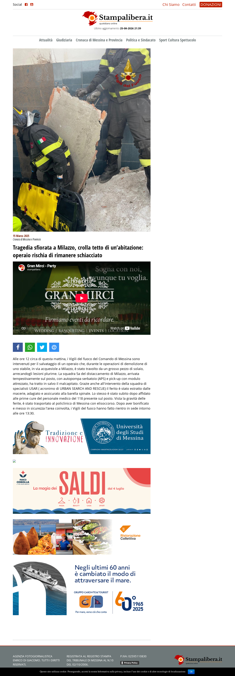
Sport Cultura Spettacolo (177, 40)
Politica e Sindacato (141, 40)
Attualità (46, 40)
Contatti (189, 4)
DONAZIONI (210, 4)
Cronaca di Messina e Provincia (99, 40)
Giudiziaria (64, 40)
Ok (191, 672)
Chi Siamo (171, 4)
